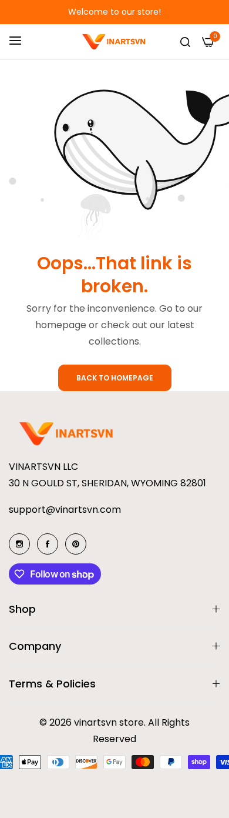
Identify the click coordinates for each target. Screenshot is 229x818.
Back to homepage (114, 378)
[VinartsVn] (114, 42)
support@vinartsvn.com (65, 509)
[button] (23, 12)
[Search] (185, 42)
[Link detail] (19, 544)
